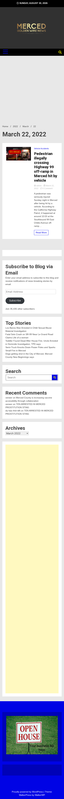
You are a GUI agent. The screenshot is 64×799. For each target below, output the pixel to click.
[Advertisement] (32, 89)
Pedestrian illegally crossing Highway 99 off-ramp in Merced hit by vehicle (45, 167)
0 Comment (48, 188)
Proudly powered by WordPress (27, 792)
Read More (41, 232)
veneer (8, 397)
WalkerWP (40, 795)
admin (39, 186)
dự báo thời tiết (12, 410)
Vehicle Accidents (41, 149)
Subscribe (15, 300)
